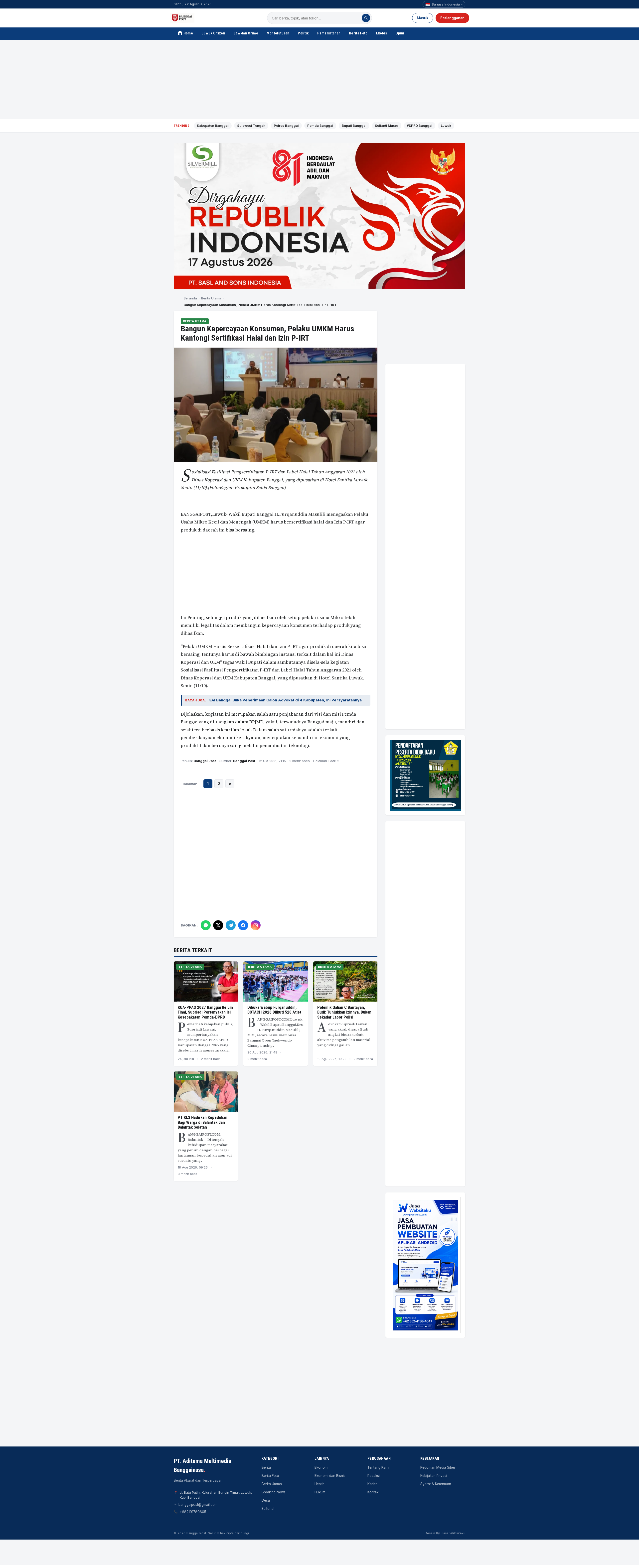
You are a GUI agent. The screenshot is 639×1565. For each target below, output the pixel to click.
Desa (266, 1500)
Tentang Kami (378, 1467)
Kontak (372, 1492)
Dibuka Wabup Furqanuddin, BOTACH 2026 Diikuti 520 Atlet (274, 1010)
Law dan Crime (246, 33)
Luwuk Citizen (213, 33)
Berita (266, 1467)
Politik (303, 33)
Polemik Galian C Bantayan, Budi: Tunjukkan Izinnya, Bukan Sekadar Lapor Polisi (344, 1012)
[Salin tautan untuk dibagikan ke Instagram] (256, 925)
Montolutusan (278, 33)
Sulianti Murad (386, 126)
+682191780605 (193, 1512)
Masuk (422, 18)
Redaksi (373, 1476)
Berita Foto (358, 33)
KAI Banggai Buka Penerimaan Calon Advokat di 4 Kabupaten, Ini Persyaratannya (285, 700)
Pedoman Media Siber (437, 1467)
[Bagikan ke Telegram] (231, 925)
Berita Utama (211, 298)
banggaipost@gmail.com (197, 1505)
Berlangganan (452, 18)
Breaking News (274, 1492)
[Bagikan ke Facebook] (243, 925)
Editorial (268, 1509)
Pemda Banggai (320, 126)
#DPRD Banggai (419, 126)
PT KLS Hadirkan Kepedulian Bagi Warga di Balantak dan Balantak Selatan (202, 1122)
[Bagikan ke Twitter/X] (218, 925)
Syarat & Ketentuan (435, 1484)
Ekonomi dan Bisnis (330, 1476)
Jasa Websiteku (453, 1533)
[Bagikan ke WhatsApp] (206, 925)
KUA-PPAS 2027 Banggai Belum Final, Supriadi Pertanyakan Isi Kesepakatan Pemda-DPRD (205, 1012)
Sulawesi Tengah (251, 126)
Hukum (320, 1492)
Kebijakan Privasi (433, 1476)
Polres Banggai (286, 126)
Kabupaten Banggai (213, 126)
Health (319, 1484)
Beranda (190, 298)
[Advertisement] (319, 80)
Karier (372, 1484)
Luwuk (446, 126)
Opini (399, 33)
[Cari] (366, 18)
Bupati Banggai (354, 126)
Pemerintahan (329, 33)
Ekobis (381, 33)
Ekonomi (321, 1467)
